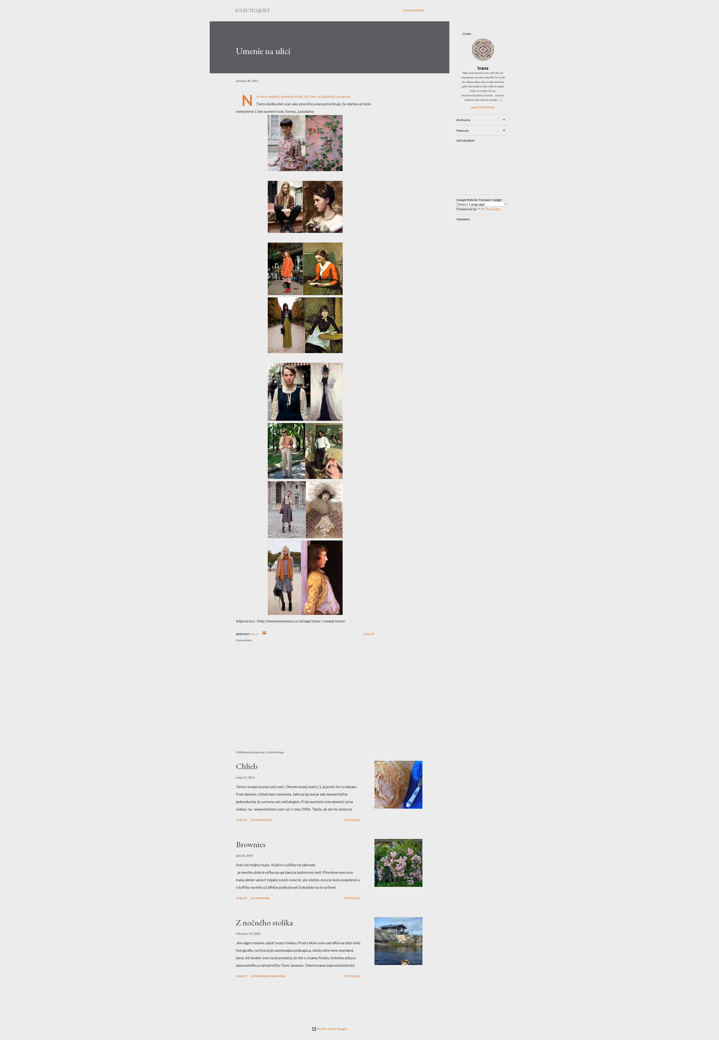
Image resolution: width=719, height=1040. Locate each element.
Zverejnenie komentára (268, 976)
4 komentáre (260, 898)
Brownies (251, 844)
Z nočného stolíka (264, 922)
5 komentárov (261, 820)
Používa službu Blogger (331, 1029)
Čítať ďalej (352, 820)
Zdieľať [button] (368, 634)
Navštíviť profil (483, 107)
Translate (493, 209)
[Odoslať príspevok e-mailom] (264, 634)
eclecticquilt (252, 10)
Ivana (482, 68)
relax (255, 634)
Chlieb (247, 766)
